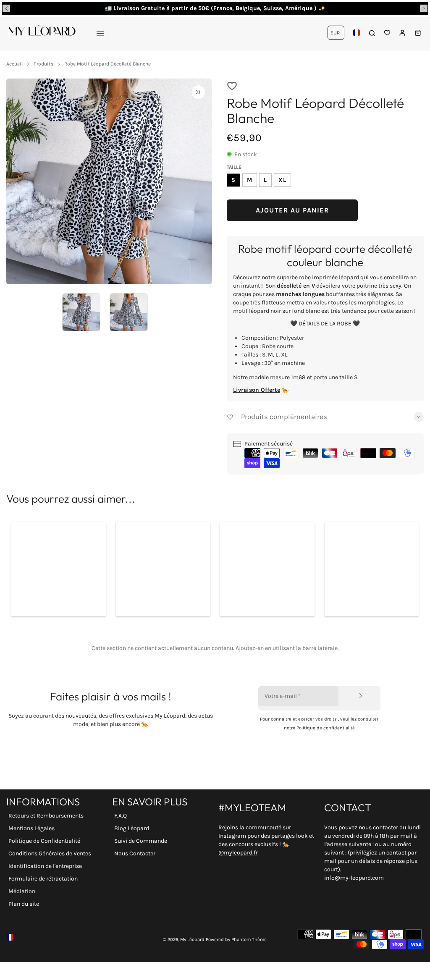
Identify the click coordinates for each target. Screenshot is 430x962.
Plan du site (23, 903)
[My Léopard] (42, 33)
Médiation (21, 891)
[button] (6, 8)
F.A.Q (120, 815)
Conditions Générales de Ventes (49, 853)
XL (282, 179)
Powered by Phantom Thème (236, 939)
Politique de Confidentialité (44, 840)
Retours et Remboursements (46, 815)
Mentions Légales (31, 828)
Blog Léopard (131, 828)
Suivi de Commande (140, 840)
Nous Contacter (134, 853)
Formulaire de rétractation (43, 878)
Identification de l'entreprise (45, 866)
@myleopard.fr (238, 852)
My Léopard (192, 939)
